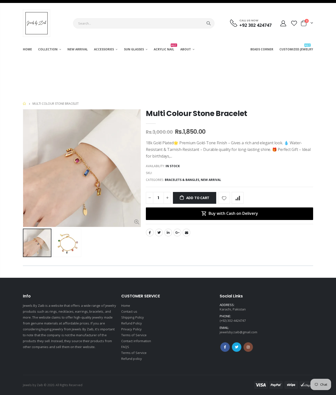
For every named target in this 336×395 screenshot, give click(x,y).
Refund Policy (131, 323)
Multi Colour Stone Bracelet (196, 113)
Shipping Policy (132, 317)
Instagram (237, 347)
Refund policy (131, 358)
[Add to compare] (238, 198)
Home (25, 103)
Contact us (129, 311)
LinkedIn (168, 232)
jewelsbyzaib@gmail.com (238, 332)
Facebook (150, 232)
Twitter (159, 232)
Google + (177, 232)
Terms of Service (134, 335)
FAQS (125, 347)
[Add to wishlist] (224, 198)
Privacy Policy (131, 329)
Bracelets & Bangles (182, 180)
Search (208, 23)
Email (186, 232)
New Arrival (211, 180)
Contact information (136, 341)
